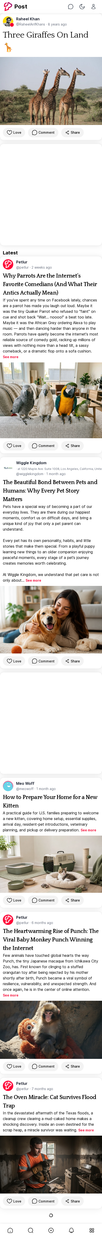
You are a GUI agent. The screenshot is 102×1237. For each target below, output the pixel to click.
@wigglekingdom (30, 474)
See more (11, 357)
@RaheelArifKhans (31, 24)
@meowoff (25, 789)
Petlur (22, 262)
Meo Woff (25, 783)
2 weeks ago (42, 267)
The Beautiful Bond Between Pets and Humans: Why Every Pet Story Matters (50, 491)
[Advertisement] (51, 194)
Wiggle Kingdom (31, 462)
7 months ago (42, 1089)
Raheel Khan (28, 19)
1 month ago (56, 474)
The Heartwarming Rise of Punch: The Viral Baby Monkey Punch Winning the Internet (50, 939)
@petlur (23, 267)
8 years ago (57, 24)
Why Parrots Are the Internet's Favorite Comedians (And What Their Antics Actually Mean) (50, 284)
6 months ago (42, 923)
